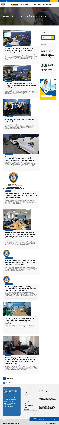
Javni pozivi (40, 4)
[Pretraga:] (48, 37)
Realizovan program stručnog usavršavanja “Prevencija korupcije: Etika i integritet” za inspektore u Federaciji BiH (20, 262)
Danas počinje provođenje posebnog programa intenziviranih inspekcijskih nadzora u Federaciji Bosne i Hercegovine (19, 158)
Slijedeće (10, 382)
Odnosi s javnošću (32, 4)
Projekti (26, 403)
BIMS (44, 4)
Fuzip (11, 4)
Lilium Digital (53, 423)
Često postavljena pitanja (29, 405)
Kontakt (50, 4)
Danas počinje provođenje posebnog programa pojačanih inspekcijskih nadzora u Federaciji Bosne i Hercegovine (20, 288)
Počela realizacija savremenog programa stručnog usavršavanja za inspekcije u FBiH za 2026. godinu (20, 85)
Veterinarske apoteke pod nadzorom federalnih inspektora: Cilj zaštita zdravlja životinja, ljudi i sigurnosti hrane (47, 49)
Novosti (20, 4)
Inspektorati (15, 4)
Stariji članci (10, 378)
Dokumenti (25, 4)
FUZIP (26, 392)
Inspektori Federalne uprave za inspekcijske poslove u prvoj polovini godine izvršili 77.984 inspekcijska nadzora (21, 195)
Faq (47, 4)
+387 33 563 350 (54, 1)
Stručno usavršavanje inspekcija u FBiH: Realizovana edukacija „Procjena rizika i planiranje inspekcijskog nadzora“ (19, 50)
